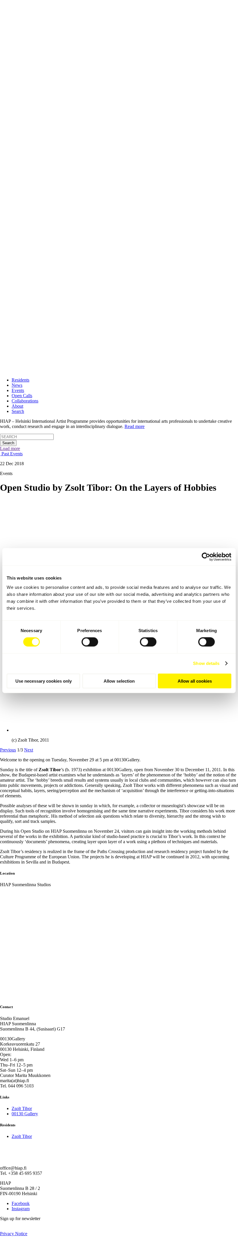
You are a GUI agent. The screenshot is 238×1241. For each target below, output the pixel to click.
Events (18, 390)
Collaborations (25, 400)
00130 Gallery (25, 1113)
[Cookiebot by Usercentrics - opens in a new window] (206, 557)
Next (28, 749)
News (17, 385)
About (17, 406)
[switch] (90, 642)
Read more (135, 426)
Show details (206, 663)
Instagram (21, 1208)
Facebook (21, 1203)
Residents (20, 379)
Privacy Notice (13, 1233)
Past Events (11, 453)
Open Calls (22, 395)
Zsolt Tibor (22, 1108)
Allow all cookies (195, 680)
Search (18, 411)
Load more (10, 448)
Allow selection (119, 680)
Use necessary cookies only (43, 680)
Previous (8, 749)
